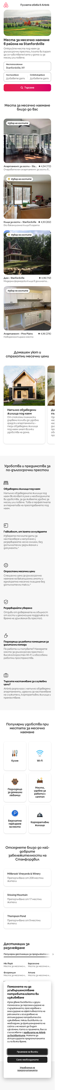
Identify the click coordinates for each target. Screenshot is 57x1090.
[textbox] (15, 78)
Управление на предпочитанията (27, 1069)
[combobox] (27, 68)
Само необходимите (27, 1059)
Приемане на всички (27, 1051)
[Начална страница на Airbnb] (6, 5)
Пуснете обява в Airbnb (34, 5)
